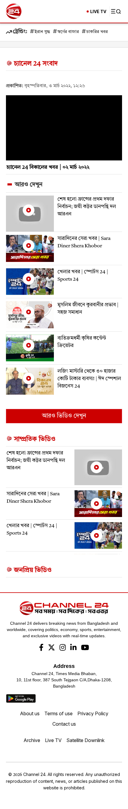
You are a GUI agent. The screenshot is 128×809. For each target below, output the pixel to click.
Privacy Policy (92, 713)
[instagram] (63, 648)
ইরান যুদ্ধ (42, 32)
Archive (32, 740)
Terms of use (58, 713)
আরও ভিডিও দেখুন (64, 416)
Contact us (64, 724)
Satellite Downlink (85, 740)
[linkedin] (73, 648)
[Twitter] (51, 648)
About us (30, 713)
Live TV (53, 740)
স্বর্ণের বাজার (68, 32)
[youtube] (85, 648)
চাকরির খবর (97, 32)
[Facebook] (41, 648)
